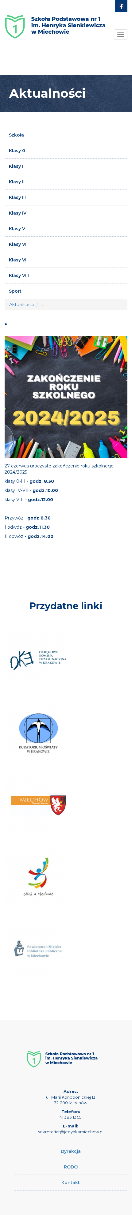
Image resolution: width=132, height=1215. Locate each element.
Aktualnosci (21, 304)
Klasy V (17, 228)
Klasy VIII (19, 275)
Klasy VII (18, 260)
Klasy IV (17, 213)
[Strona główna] (55, 22)
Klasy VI (17, 244)
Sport (15, 291)
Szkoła (16, 135)
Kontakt (70, 1182)
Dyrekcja (71, 1151)
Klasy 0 (17, 150)
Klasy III (17, 197)
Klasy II (17, 182)
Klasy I (16, 166)
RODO (71, 1167)
